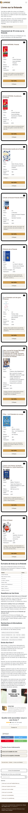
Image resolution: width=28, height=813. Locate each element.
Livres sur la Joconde (7, 792)
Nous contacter (9, 810)
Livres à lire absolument (14, 770)
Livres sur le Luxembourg (8, 798)
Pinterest (8, 740)
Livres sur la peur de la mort (9, 786)
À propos (4, 808)
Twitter (21, 737)
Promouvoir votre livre (11, 808)
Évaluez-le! (14, 727)
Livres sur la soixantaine (8, 795)
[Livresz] (5, 2)
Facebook (8, 737)
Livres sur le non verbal (7, 789)
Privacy (3, 810)
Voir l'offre (14, 80)
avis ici (23, 609)
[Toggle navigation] (26, 2)
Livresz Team (11, 706)
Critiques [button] (14, 84)
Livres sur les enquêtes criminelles (11, 755)
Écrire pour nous (20, 808)
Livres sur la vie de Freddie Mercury (10, 783)
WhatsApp (21, 740)
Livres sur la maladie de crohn (9, 751)
